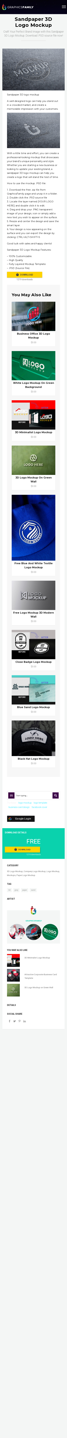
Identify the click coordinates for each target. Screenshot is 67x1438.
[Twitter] (14, 1021)
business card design (19, 807)
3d (9, 890)
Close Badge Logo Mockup (33, 661)
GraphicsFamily (34, 921)
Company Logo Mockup (35, 871)
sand (33, 890)
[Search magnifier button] (56, 795)
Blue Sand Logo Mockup (33, 707)
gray (16, 890)
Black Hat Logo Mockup (33, 758)
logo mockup (25, 803)
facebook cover (39, 807)
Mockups (11, 875)
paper (24, 890)
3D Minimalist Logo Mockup (33, 432)
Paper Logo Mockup (26, 875)
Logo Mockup (53, 871)
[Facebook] (9, 1021)
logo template (40, 803)
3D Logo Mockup (15, 871)
